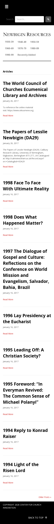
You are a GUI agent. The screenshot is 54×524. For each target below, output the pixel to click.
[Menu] (6, 6)
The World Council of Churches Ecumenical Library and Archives (25, 89)
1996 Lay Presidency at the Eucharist (27, 318)
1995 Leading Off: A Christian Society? (23, 353)
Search (10, 19)
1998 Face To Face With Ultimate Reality (26, 186)
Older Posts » (45, 497)
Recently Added (27, 54)
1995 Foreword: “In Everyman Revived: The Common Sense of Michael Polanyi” (26, 393)
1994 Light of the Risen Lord (21, 467)
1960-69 (9, 48)
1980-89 (34, 48)
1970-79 (22, 48)
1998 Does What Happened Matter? (23, 220)
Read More (8, 115)
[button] (48, 19)
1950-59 (34, 41)
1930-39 (9, 41)
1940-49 (22, 41)
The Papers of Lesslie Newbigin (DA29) (25, 135)
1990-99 (9, 54)
